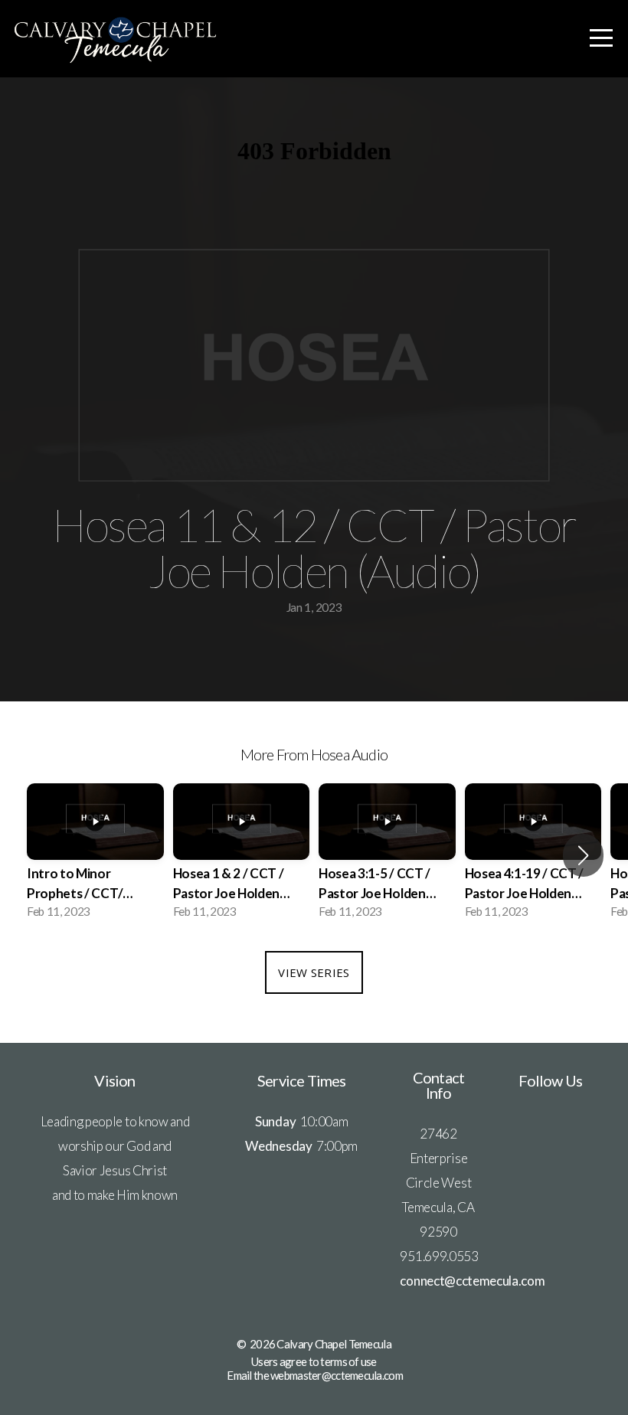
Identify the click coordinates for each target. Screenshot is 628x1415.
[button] (583, 855)
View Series (313, 972)
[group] (95, 855)
